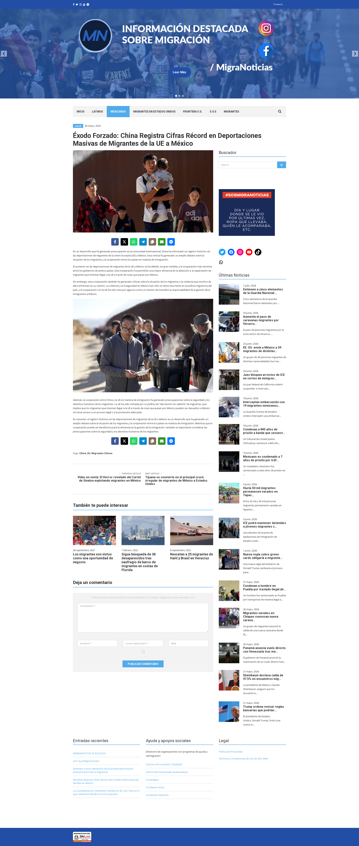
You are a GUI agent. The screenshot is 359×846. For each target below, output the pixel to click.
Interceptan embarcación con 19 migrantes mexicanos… (264, 403)
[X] (124, 242)
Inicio (81, 111)
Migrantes (231, 111)
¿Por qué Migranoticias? (86, 761)
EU (88, 453)
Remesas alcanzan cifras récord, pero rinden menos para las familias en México (106, 781)
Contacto (278, 4)
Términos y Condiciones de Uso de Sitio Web (243, 758)
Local (78, 125)
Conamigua (152, 779)
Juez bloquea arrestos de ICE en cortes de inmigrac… (264, 376)
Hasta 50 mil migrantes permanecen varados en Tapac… (260, 491)
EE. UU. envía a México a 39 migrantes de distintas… (262, 349)
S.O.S (213, 111)
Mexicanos (118, 111)
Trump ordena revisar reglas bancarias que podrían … (263, 708)
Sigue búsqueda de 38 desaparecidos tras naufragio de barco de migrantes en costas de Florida (140, 562)
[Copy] (152, 242)
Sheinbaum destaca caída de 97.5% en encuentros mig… (263, 677)
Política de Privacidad (230, 751)
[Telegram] (143, 242)
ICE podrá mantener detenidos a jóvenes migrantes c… (264, 524)
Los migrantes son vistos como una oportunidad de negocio (93, 558)
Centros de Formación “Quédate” (164, 764)
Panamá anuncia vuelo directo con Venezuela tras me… (264, 649)
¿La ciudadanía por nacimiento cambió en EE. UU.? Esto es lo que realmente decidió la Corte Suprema (106, 792)
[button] (4, 54)
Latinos (97, 111)
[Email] (161, 242)
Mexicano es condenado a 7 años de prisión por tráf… (262, 458)
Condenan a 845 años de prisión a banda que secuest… (264, 431)
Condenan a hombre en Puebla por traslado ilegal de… (264, 587)
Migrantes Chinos (101, 453)
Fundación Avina (155, 787)
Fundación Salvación (157, 795)
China (82, 453)
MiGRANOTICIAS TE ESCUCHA (89, 753)
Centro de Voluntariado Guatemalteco (167, 772)
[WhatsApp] (133, 242)
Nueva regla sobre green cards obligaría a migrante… (263, 556)
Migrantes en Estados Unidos (154, 111)
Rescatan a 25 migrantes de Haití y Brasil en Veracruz (191, 556)
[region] (179, 53)
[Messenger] (171, 242)
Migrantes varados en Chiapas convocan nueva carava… (260, 616)
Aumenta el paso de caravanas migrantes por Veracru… (261, 320)
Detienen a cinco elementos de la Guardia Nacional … (263, 291)
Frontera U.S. (192, 111)
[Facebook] (115, 242)
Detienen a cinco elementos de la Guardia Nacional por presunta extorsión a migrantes (103, 770)
